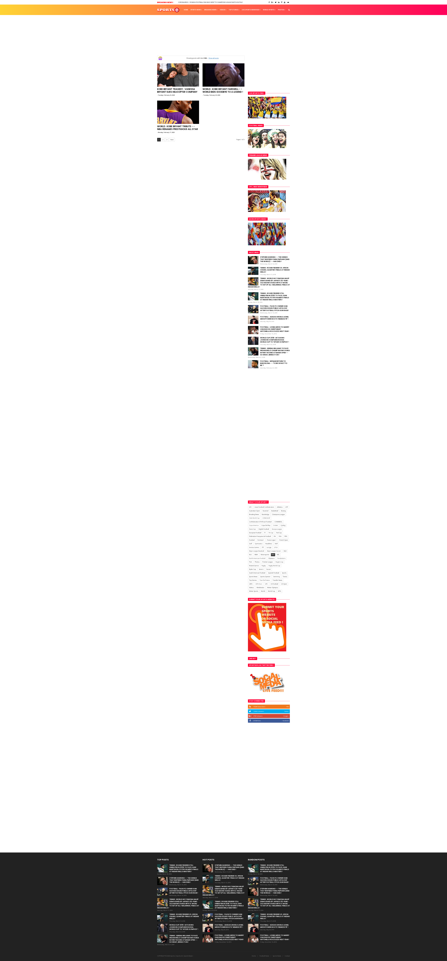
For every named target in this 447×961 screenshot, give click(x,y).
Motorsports (265, 555)
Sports (284, 573)
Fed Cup (279, 533)
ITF (263, 547)
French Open (283, 540)
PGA (250, 562)
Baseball (265, 511)
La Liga (269, 547)
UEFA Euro (258, 584)
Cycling (283, 525)
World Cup (271, 591)
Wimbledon (260, 588)
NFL (278, 555)
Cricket (275, 525)
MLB (285, 551)
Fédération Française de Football (260, 536)
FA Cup (271, 533)
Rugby (264, 566)
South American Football (257, 573)
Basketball (274, 511)
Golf (250, 544)
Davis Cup (252, 529)
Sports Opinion (265, 577)
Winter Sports (253, 591)
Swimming (276, 577)
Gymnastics (258, 544)
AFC (250, 507)
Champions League (278, 514)
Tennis (285, 577)
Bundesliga (265, 514)
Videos (222, 10)
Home (186, 10)
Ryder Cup (252, 569)
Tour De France (265, 580)
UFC (266, 584)
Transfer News (277, 580)
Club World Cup (254, 518)
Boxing (283, 511)
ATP (286, 507)
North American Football (257, 558)
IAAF (276, 544)
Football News (264, 956)
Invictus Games (254, 547)
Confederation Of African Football (260, 522)
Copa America (254, 525)
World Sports (268, 10)
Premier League (267, 562)
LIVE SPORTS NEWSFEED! (250, 10)
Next (171, 140)
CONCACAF (266, 518)
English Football (264, 529)
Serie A (261, 569)
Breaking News (254, 514)
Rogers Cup (279, 562)
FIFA (285, 536)
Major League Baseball (256, 551)
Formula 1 (260, 540)
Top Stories (233, 10)
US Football (274, 584)
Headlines (268, 544)
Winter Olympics (272, 588)
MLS (250, 555)
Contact (287, 956)
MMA (256, 555)
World (263, 591)
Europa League (277, 529)
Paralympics (281, 558)
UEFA (250, 584)
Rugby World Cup (274, 566)
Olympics (271, 558)
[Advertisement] (223, 35)
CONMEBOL (278, 522)
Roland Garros (254, 566)
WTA (279, 591)
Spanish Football (273, 573)
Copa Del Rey (265, 525)
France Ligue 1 (271, 540)
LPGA (276, 547)
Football (252, 540)
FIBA (280, 536)
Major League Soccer (274, 551)
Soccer (268, 569)
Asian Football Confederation (264, 507)
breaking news (210, 10)
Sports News (195, 10)
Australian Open (254, 511)
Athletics (280, 507)
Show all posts (213, 58)
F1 (265, 533)
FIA (275, 536)
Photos (281, 10)
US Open (284, 584)
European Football (255, 533)
